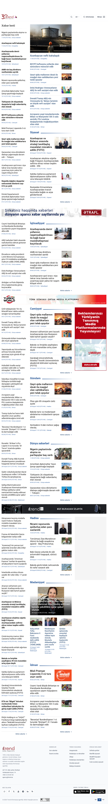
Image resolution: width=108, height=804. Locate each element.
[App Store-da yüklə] (82, 791)
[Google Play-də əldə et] (98, 791)
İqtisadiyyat (37, 223)
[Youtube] (18, 791)
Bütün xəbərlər (65, 202)
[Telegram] (23, 791)
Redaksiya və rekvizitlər (76, 753)
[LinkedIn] (28, 791)
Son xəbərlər (53, 750)
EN (96, 799)
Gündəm (35, 378)
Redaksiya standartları (76, 760)
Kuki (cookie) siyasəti (96, 762)
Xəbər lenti (8, 25)
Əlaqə (71, 757)
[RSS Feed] (32, 791)
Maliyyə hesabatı (74, 766)
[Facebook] (9, 791)
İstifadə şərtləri (94, 750)
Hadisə (34, 518)
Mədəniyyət (37, 582)
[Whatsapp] (4, 791)
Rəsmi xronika (53, 753)
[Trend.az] (9, 17)
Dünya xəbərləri (39, 443)
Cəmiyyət (36, 308)
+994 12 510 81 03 (8, 775)
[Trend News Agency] (8, 749)
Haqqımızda (73, 750)
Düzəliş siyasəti (74, 763)
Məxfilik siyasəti (95, 753)
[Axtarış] (71, 17)
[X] (14, 791)
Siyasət (34, 132)
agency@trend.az (8, 777)
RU (103, 799)
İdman (34, 665)
